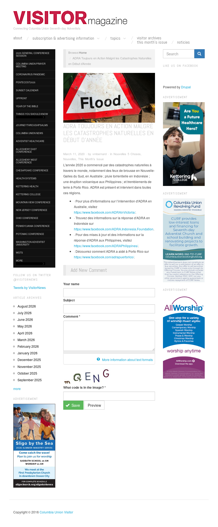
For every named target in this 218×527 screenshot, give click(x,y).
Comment (71, 316)
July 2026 (25, 312)
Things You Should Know (32, 113)
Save (75, 405)
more (17, 388)
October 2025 (27, 373)
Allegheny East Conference (26, 150)
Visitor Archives (149, 38)
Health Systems (26, 178)
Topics (115, 38)
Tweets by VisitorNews (29, 287)
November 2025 (29, 366)
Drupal (186, 87)
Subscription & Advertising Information (63, 38)
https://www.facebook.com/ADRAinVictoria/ (104, 212)
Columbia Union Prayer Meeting (30, 65)
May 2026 (25, 326)
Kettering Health (27, 186)
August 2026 (27, 306)
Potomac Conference (30, 233)
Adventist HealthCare (30, 141)
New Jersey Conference (31, 209)
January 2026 (27, 353)
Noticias (183, 42)
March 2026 (26, 339)
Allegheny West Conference (26, 161)
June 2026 (25, 319)
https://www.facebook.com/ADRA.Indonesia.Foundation (113, 229)
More (19, 260)
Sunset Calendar (27, 90)
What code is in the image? (84, 387)
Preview (94, 405)
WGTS (19, 252)
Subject (69, 300)
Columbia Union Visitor (56, 512)
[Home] (70, 18)
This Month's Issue (152, 42)
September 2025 (30, 379)
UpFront (21, 98)
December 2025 (29, 359)
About (17, 38)
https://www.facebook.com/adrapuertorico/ (104, 257)
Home (83, 52)
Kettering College (28, 194)
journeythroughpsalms (32, 125)
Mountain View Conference (33, 202)
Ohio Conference (27, 217)
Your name (71, 283)
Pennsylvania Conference (33, 225)
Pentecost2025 (25, 82)
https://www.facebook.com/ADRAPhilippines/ (106, 245)
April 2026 (25, 333)
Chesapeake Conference (32, 170)
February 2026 (28, 346)
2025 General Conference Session (32, 54)
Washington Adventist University (30, 243)
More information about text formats (127, 359)
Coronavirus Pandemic (30, 74)
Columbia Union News (29, 133)
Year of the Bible (27, 106)
